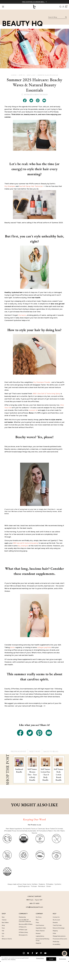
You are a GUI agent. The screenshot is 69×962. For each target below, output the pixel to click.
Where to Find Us (7, 939)
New (3, 917)
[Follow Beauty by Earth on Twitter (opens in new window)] (36, 953)
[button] (66, 7)
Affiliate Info (23, 927)
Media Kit (38, 943)
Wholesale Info (23, 935)
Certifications (40, 925)
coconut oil (33, 410)
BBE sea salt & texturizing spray (25, 543)
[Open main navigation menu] (3, 6)
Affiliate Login (23, 929)
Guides (14, 75)
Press (37, 922)
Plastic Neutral (40, 930)
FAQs (54, 933)
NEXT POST (35, 751)
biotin (12, 647)
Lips (3, 933)
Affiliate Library (23, 932)
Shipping (55, 930)
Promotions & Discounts (60, 939)
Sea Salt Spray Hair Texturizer (31, 186)
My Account (56, 920)
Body (3, 925)
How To (22, 75)
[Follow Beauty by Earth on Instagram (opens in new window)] (23, 953)
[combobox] (56, 17)
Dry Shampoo (9, 186)
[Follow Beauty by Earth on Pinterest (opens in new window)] (41, 953)
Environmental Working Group (42, 939)
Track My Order (57, 925)
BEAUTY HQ (22, 23)
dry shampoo (23, 546)
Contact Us (56, 917)
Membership (22, 917)
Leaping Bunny (40, 936)
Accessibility (56, 944)
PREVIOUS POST (18, 751)
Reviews (38, 933)
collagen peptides (44, 647)
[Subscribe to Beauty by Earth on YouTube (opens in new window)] (45, 953)
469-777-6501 (34, 903)
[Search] (60, 7)
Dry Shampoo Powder (41, 382)
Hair (3, 930)
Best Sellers (5, 922)
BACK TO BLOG (50, 751)
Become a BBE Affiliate (25, 924)
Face (3, 928)
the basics (22, 315)
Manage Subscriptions (59, 936)
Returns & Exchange (58, 928)
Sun (3, 936)
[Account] (63, 7)
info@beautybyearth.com (34, 907)
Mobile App (56, 941)
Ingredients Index (41, 928)
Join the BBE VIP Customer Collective (25, 920)
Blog (37, 920)
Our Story (39, 917)
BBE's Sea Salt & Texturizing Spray (46, 394)
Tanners (4, 920)
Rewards (55, 922)
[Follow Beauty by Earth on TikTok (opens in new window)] (28, 953)
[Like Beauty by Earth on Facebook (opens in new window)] (32, 953)
